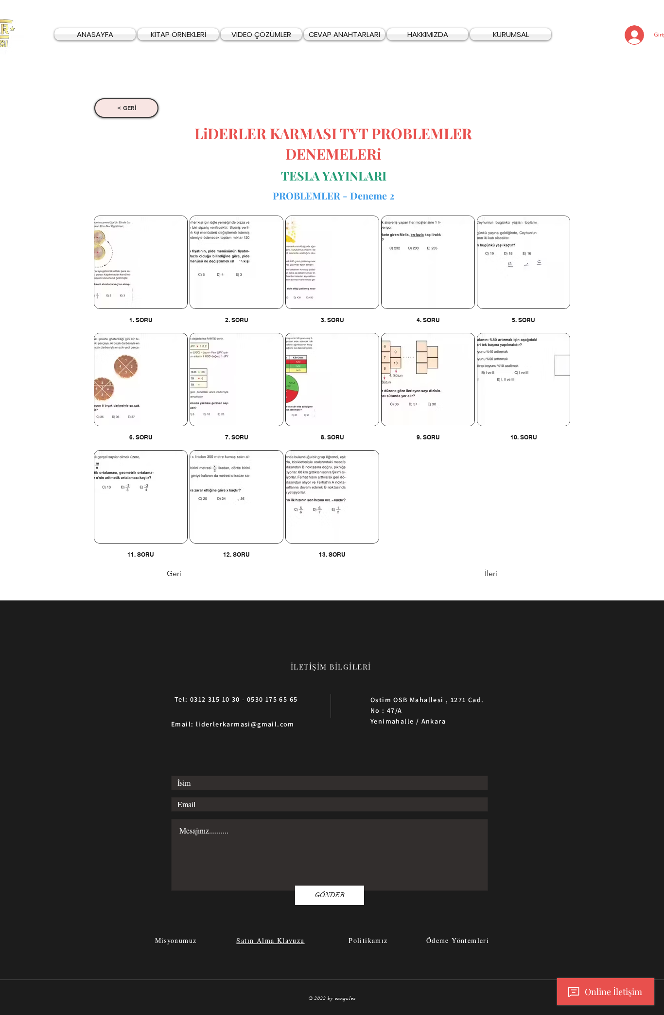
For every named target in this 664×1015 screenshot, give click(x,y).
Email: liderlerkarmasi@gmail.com (233, 724)
